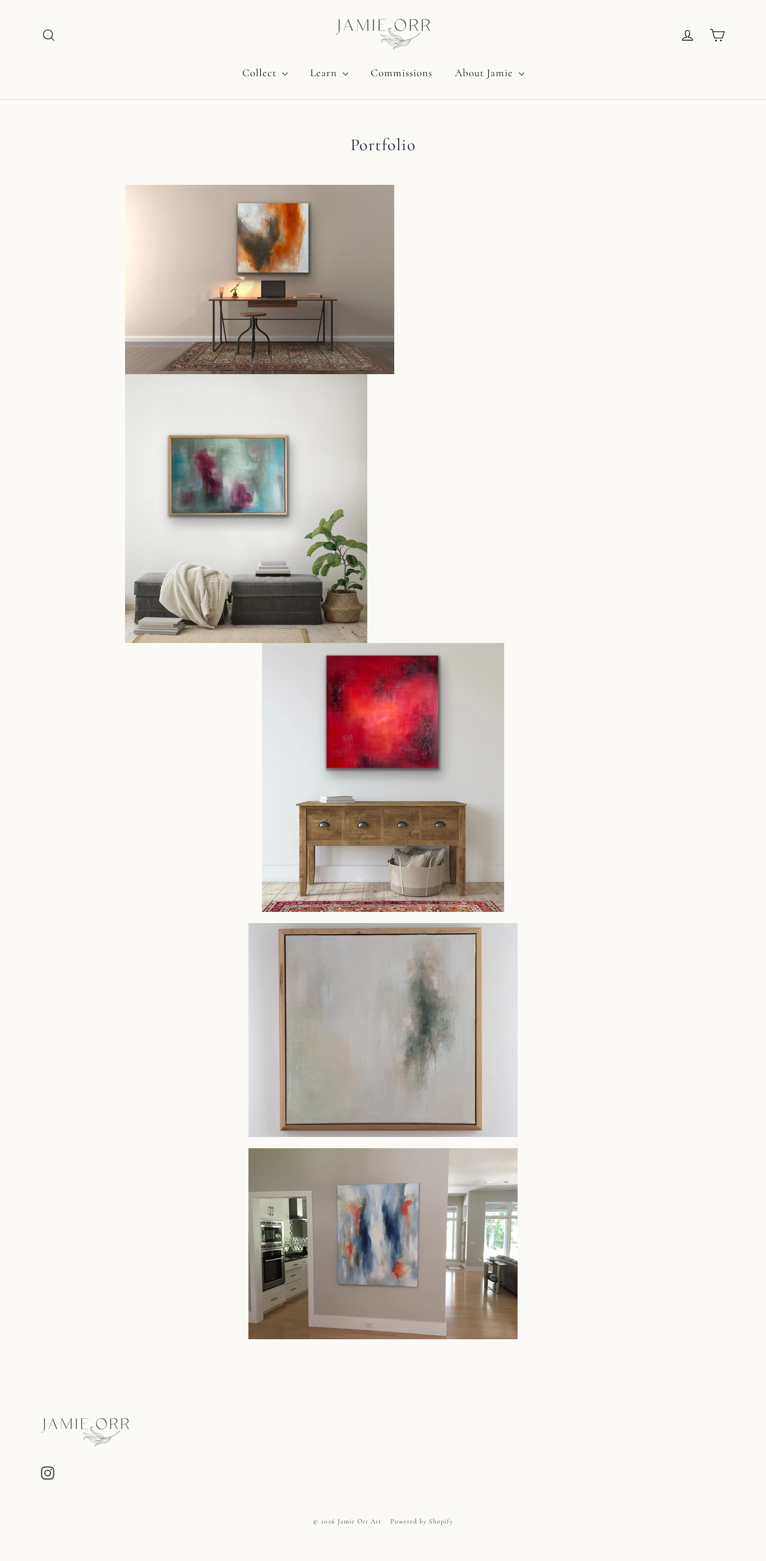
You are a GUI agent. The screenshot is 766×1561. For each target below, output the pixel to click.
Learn (325, 72)
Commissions (401, 72)
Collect (260, 72)
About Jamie (485, 72)
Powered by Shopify (421, 1521)
